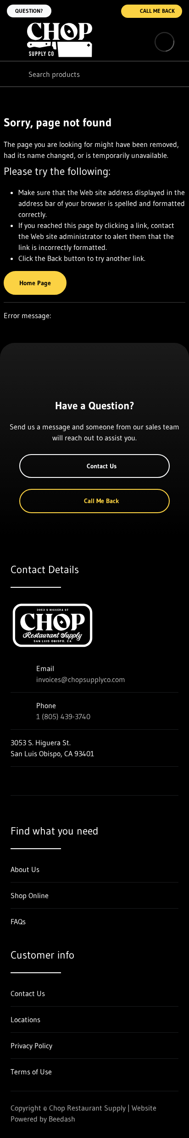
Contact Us (102, 466)
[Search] (14, 74)
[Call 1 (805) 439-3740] (108, 10)
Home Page (35, 283)
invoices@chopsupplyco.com (80, 679)
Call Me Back (157, 10)
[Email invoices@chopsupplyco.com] (89, 10)
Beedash (62, 1118)
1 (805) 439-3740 (63, 716)
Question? (29, 10)
